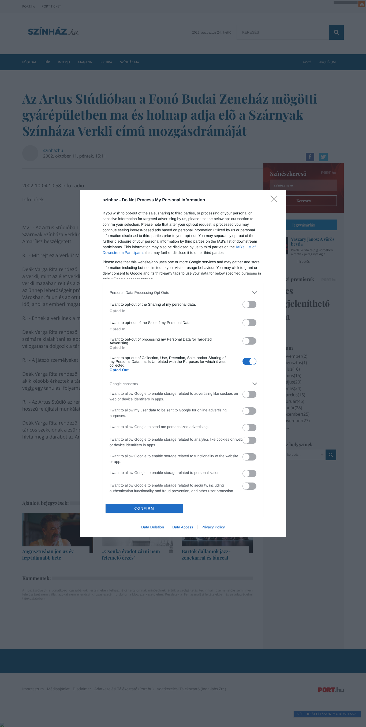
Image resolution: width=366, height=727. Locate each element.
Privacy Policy (213, 527)
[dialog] (183, 363)
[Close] (276, 200)
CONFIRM (144, 508)
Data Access (182, 527)
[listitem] (183, 292)
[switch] (249, 304)
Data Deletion (152, 527)
